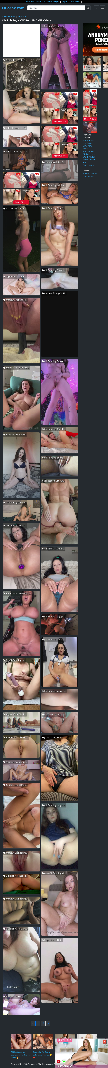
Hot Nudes (75, 1)
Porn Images (88, 165)
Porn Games (88, 151)
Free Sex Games (90, 173)
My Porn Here (89, 154)
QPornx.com (13, 7)
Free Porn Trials (9, 16)
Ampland (65, 1)
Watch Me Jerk (53, 1)
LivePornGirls (88, 176)
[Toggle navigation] (102, 7)
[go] (88, 7)
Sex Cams (22, 16)
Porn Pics (30, 1)
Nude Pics (40, 1)
